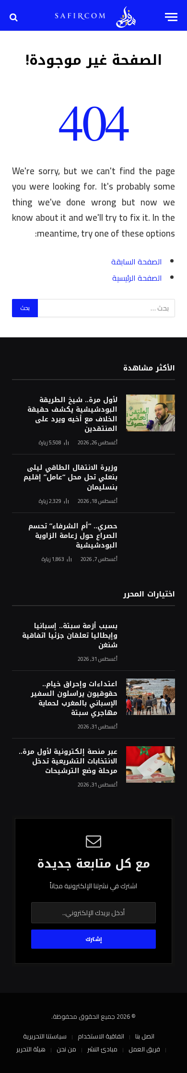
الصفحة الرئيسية (137, 278)
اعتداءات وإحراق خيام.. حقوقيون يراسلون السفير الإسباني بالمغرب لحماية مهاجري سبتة (74, 698)
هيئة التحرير (31, 1049)
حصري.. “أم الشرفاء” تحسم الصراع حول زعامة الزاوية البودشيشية (72, 536)
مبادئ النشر (102, 1049)
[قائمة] (171, 17)
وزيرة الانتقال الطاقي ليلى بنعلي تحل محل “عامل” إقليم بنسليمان (70, 477)
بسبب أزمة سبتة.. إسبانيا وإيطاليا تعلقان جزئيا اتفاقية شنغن (69, 636)
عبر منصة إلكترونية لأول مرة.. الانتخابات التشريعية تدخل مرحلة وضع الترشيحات (68, 761)
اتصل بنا (144, 1036)
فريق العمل (144, 1049)
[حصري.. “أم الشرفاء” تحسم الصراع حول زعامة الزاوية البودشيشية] (150, 539)
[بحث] (15, 17)
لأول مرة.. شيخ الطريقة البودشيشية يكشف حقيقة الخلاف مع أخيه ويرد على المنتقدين (72, 414)
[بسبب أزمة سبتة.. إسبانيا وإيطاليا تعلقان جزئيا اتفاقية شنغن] (150, 638)
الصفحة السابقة (136, 261)
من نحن (66, 1049)
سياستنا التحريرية (45, 1036)
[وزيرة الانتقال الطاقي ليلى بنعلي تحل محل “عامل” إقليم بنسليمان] (150, 480)
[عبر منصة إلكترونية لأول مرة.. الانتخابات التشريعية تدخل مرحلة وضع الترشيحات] (150, 764)
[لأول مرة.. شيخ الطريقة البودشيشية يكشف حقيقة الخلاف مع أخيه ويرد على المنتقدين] (150, 412)
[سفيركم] (126, 17)
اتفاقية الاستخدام (101, 1036)
